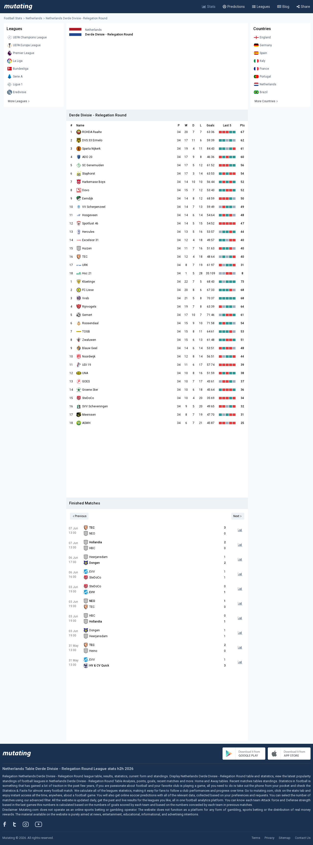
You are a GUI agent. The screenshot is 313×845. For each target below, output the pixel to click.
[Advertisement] (157, 75)
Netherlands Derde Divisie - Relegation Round (76, 18)
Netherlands (34, 18)
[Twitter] (17, 824)
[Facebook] (7, 824)
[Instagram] (29, 824)
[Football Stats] (18, 6)
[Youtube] (40, 824)
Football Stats (13, 18)
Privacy (269, 838)
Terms (256, 838)
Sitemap (285, 838)
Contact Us (303, 838)
